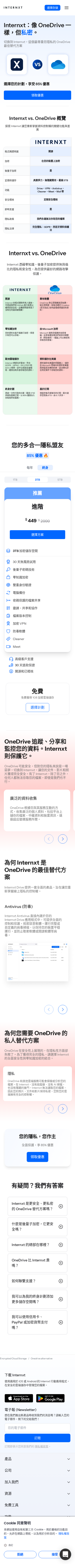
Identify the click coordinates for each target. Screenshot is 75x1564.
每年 (30, 467)
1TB (15, 479)
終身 (45, 467)
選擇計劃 (37, 707)
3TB (37, 479)
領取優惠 (37, 95)
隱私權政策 (41, 1446)
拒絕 (20, 1554)
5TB (60, 479)
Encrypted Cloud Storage (13, 1358)
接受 (55, 1554)
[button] (66, 7)
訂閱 (37, 1438)
